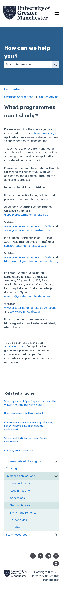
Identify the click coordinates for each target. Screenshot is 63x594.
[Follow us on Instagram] (48, 556)
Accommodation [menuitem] (20, 490)
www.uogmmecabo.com (25, 311)
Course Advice (48, 97)
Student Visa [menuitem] (18, 520)
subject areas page (43, 133)
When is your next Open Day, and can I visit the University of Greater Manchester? (30, 403)
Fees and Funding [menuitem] (21, 483)
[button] (56, 461)
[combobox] (28, 64)
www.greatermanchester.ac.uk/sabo (28, 257)
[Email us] (56, 563)
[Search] (55, 64)
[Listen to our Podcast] (56, 556)
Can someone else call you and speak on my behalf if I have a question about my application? (28, 426)
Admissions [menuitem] (17, 498)
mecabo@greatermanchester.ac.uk (27, 296)
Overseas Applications (18, 97)
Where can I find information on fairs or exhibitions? (26, 440)
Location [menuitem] (15, 527)
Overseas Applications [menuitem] (20, 476)
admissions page (15, 346)
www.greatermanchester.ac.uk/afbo (28, 226)
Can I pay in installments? (18, 450)
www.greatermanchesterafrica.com (27, 230)
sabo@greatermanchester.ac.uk (25, 245)
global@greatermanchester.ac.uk (26, 214)
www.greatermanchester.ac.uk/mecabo (30, 307)
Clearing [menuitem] (11, 468)
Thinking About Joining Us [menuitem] (23, 461)
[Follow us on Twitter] (40, 556)
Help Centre (12, 89)
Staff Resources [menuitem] (16, 534)
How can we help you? (27, 52)
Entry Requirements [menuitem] (23, 512)
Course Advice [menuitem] (20, 505)
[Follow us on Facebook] (33, 556)
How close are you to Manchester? (23, 413)
